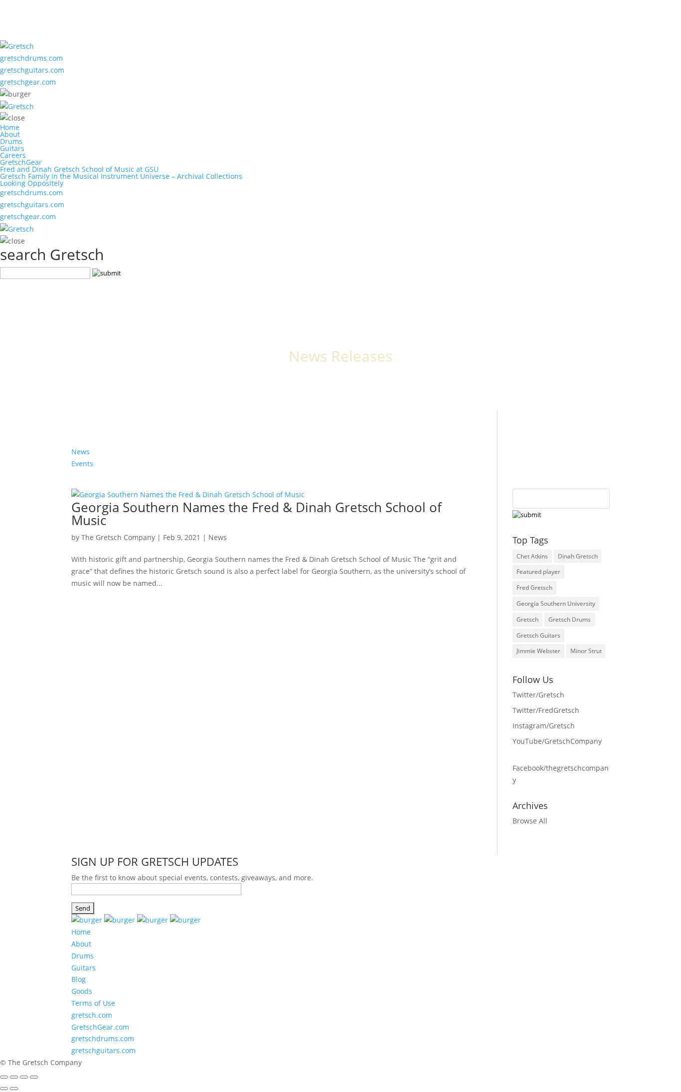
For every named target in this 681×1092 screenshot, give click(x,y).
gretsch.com (91, 1015)
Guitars (12, 148)
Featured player (538, 571)
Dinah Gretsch (578, 556)
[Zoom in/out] (34, 1077)
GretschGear (21, 162)
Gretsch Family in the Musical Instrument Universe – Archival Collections (121, 176)
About (10, 134)
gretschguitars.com (32, 70)
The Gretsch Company (118, 537)
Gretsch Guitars (538, 635)
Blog (78, 979)
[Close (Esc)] (4, 1077)
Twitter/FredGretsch (545, 710)
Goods (81, 991)
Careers (13, 155)
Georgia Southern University (555, 603)
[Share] (14, 1077)
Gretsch (527, 619)
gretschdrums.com (31, 58)
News (80, 451)
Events (82, 463)
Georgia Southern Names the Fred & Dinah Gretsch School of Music (256, 513)
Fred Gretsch (534, 587)
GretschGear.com (100, 1027)
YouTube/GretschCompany (557, 741)
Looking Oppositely (31, 183)
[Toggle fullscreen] (24, 1077)
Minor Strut (586, 651)
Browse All (529, 820)
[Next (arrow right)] (14, 1088)
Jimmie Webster (538, 651)
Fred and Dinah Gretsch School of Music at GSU (79, 169)
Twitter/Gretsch (538, 694)
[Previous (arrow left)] (4, 1088)
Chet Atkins (532, 556)
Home (9, 127)
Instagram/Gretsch (543, 725)
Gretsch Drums (569, 619)
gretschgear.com (28, 82)
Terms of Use (93, 1003)
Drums (11, 141)
